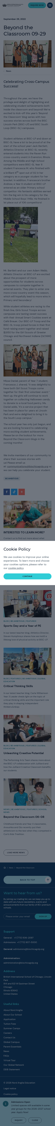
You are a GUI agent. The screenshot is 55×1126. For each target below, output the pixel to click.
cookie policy (16, 568)
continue (27, 576)
